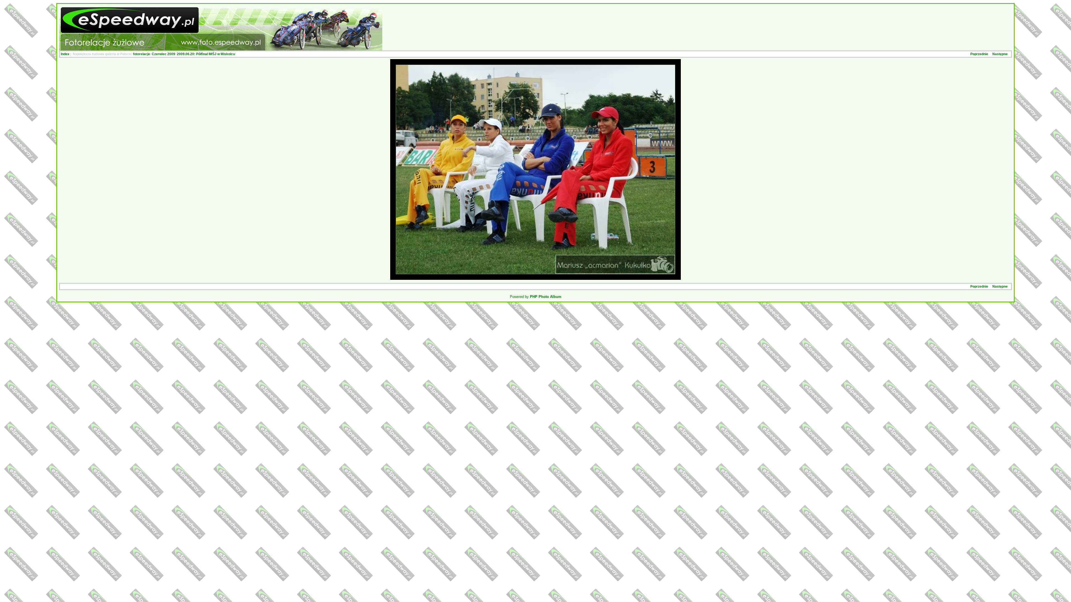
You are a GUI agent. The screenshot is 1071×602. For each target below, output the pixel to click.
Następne (1000, 54)
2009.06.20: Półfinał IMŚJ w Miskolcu (206, 54)
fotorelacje (141, 54)
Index (65, 54)
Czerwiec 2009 (163, 54)
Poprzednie (979, 54)
